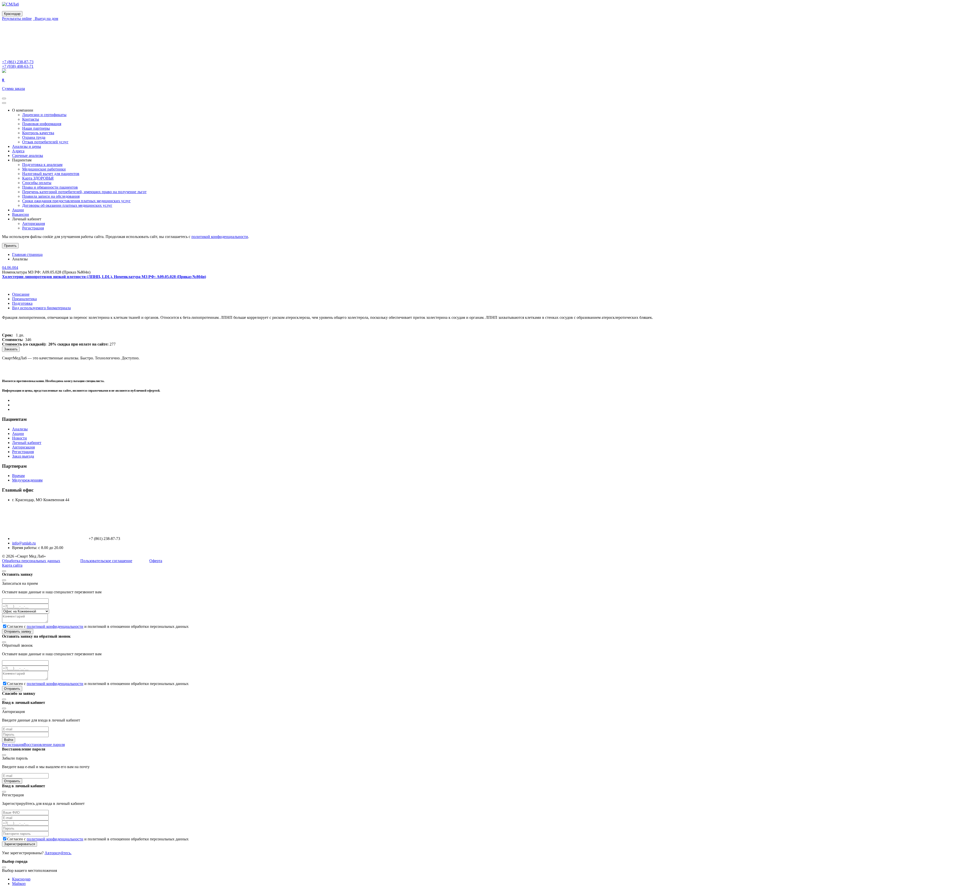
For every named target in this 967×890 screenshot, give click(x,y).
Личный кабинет (26, 442)
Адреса (18, 151)
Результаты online (17, 18)
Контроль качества (38, 133)
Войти (8, 740)
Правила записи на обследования (51, 196)
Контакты (30, 119)
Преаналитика (24, 299)
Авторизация (33, 223)
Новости (19, 438)
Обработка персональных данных (31, 561)
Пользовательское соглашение (106, 561)
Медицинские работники (44, 169)
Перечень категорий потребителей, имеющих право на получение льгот (84, 192)
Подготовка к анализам (42, 164)
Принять (10, 246)
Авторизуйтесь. (58, 853)
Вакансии (20, 214)
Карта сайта (12, 565)
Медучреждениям (27, 480)
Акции (18, 210)
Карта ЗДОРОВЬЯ (38, 178)
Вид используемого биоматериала (41, 308)
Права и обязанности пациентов (50, 187)
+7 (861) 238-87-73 (17, 62)
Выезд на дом (45, 18)
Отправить (12, 689)
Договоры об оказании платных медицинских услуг (67, 205)
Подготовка (22, 303)
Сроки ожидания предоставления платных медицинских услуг (76, 201)
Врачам (18, 475)
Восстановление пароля (44, 744)
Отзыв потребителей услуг (45, 142)
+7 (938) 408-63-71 (17, 66)
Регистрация (33, 228)
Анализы (20, 429)
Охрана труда (33, 137)
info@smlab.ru (24, 543)
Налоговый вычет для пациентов (50, 174)
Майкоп (19, 883)
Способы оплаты (36, 183)
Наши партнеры (36, 128)
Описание (20, 294)
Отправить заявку (17, 631)
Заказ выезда (23, 456)
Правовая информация (41, 124)
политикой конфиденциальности (219, 236)
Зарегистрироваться (19, 844)
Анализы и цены (26, 146)
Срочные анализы (27, 155)
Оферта (155, 561)
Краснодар (21, 879)
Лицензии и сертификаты (44, 115)
